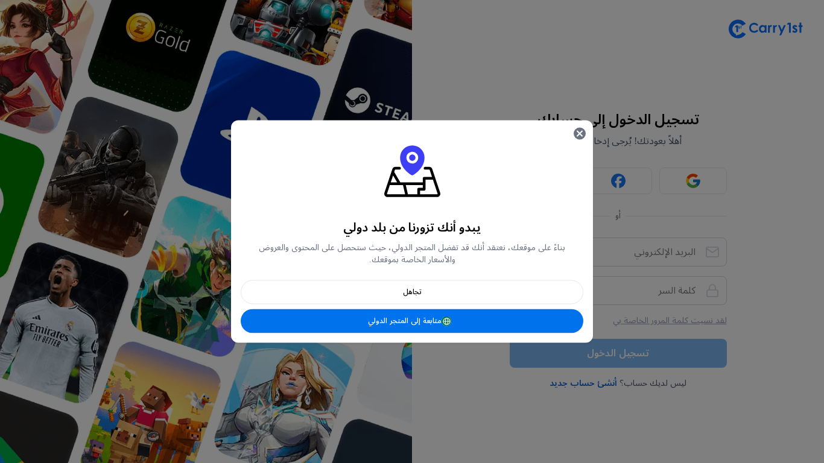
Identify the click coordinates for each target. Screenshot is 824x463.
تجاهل (412, 292)
